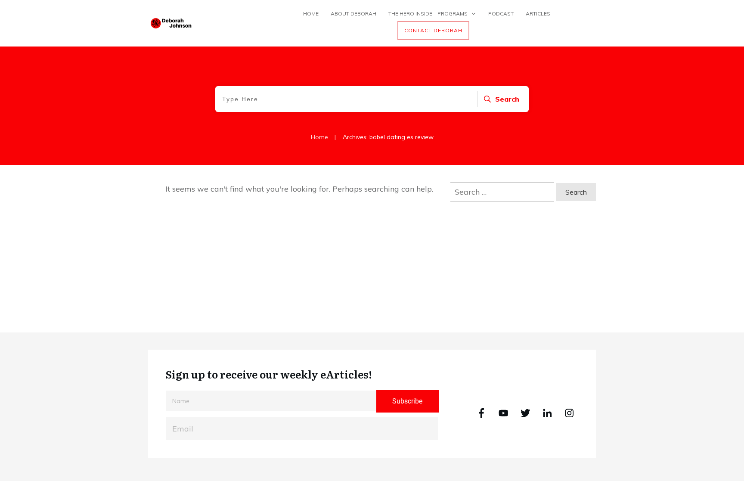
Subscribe (407, 401)
